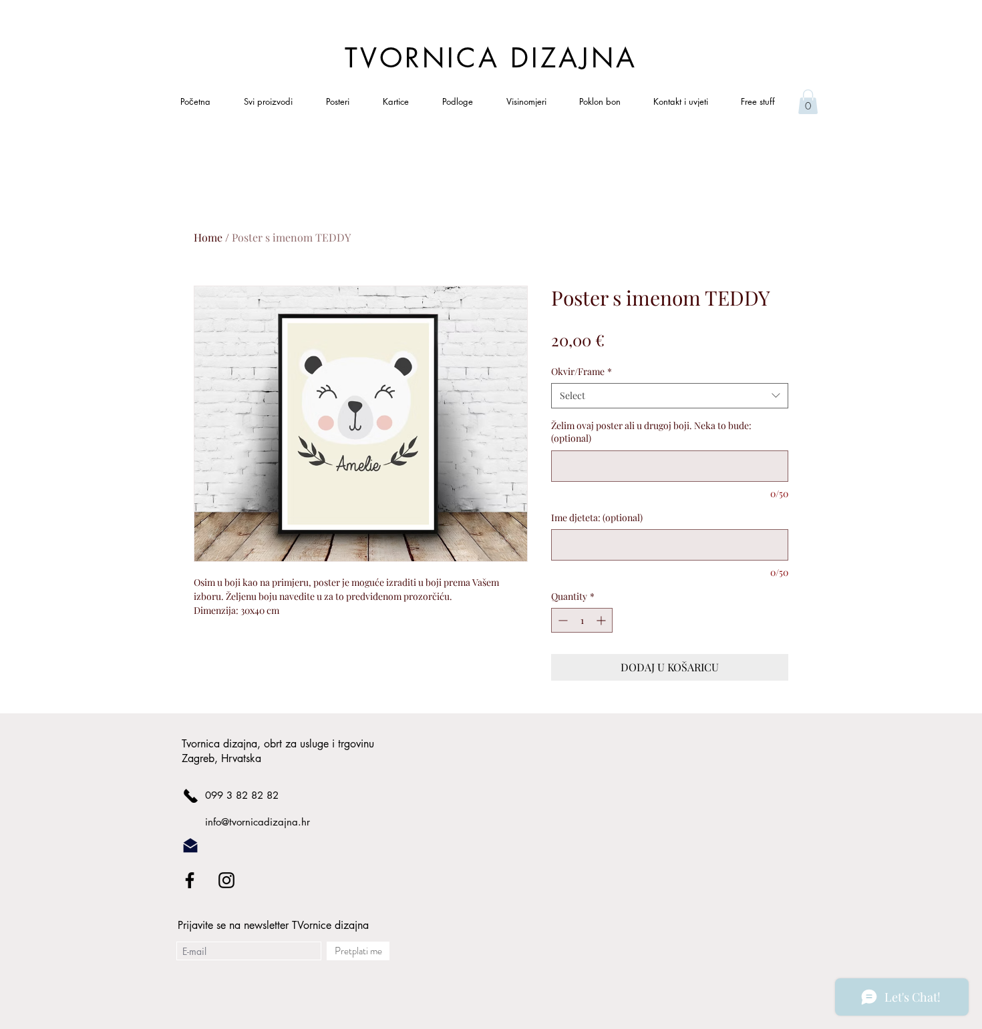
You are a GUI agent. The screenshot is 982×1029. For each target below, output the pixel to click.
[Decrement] (561, 620)
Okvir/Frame (581, 371)
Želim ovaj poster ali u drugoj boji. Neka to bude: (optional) (651, 432)
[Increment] (602, 620)
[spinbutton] (582, 620)
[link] (808, 101)
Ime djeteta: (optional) (597, 517)
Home (208, 237)
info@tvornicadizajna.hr (257, 821)
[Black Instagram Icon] (226, 880)
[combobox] (669, 395)
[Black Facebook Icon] (189, 880)
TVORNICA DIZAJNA (491, 58)
